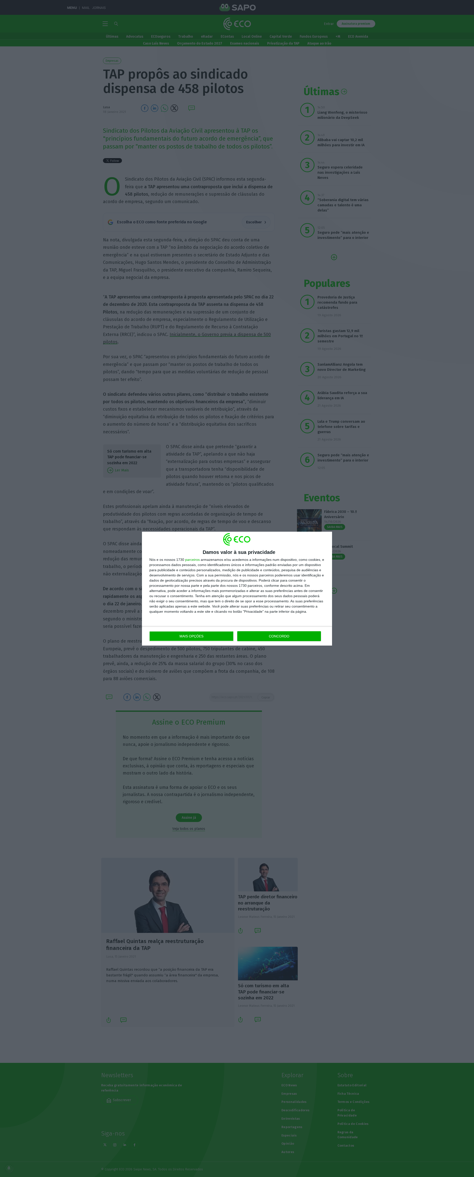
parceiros (192, 559)
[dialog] (237, 589)
